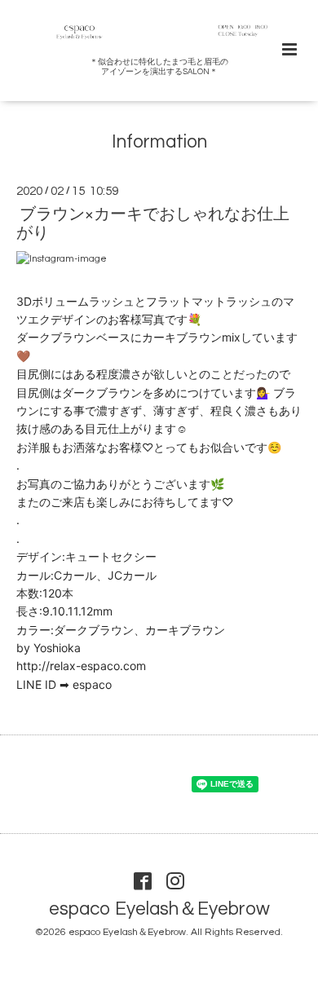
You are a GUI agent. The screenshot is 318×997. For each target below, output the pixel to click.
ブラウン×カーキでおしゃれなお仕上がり (152, 223)
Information (159, 142)
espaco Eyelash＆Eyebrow (159, 909)
